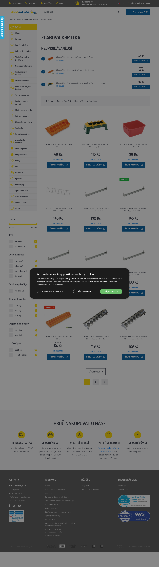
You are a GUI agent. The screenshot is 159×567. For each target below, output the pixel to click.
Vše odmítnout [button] (85, 291)
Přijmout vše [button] (111, 291)
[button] (50, 291)
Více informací (57, 284)
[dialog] (79, 283)
